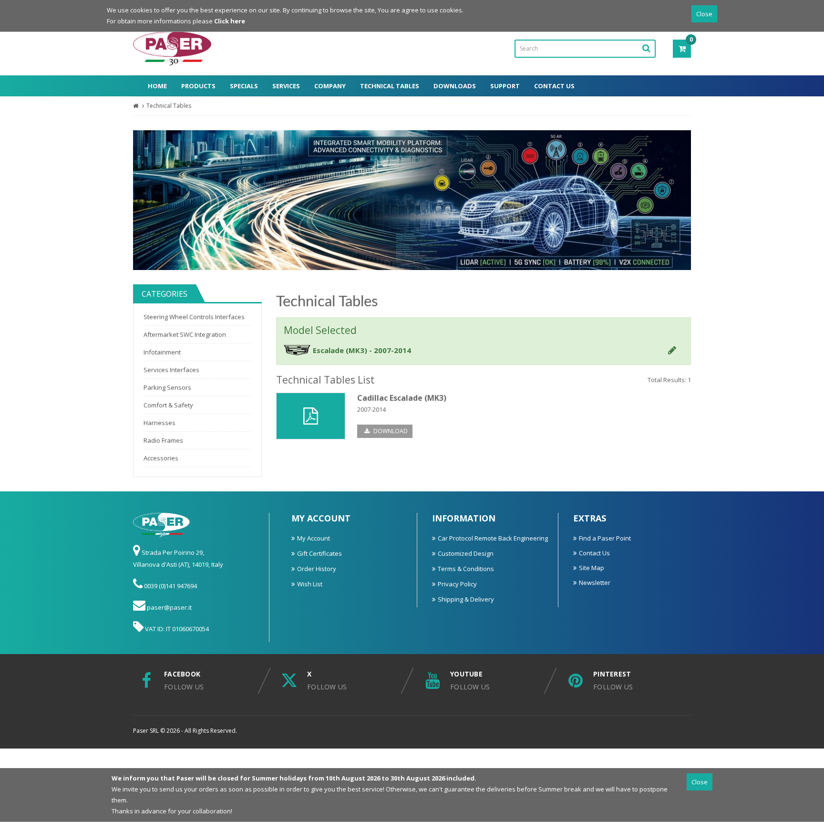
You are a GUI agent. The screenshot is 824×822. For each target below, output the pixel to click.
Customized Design (466, 553)
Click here (229, 21)
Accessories (161, 458)
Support (505, 86)
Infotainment (162, 352)
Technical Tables (389, 86)
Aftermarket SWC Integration (185, 334)
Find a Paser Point (605, 538)
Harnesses (159, 422)
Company (330, 86)
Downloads (454, 86)
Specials (244, 86)
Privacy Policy (457, 584)
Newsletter (594, 582)
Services (286, 86)
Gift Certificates (319, 553)
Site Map (591, 567)
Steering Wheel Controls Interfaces (194, 316)
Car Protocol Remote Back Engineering (493, 538)
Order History (316, 568)
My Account (313, 538)
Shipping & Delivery (466, 599)
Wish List (309, 584)
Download (390, 431)
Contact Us (554, 86)
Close (704, 14)
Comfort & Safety (168, 405)
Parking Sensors (167, 387)
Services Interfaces (171, 369)
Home (157, 86)
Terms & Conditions (466, 568)
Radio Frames (163, 440)
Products (198, 86)
